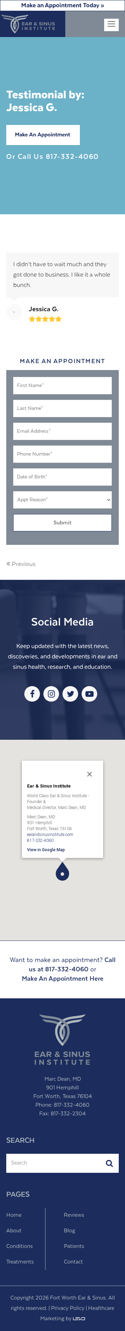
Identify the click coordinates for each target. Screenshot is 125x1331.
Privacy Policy (67, 1308)
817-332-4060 (72, 157)
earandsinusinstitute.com (50, 834)
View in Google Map (46, 849)
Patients (74, 1246)
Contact (73, 1262)
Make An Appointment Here (62, 978)
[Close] (89, 774)
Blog (69, 1231)
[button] (62, 871)
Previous (23, 564)
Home (14, 1215)
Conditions (19, 1246)
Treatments (20, 1262)
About (14, 1231)
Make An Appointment (42, 135)
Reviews (74, 1215)
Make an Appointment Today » (62, 5)
